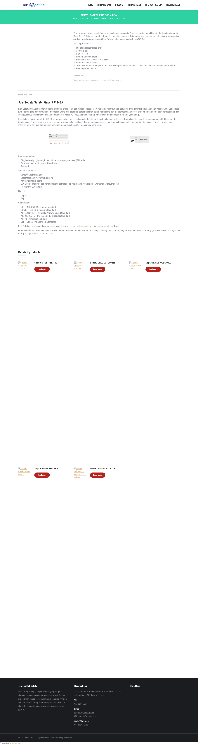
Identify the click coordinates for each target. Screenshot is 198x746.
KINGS (83, 76)
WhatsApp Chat (15, 743)
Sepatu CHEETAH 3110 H (46, 262)
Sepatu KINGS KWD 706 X (158, 262)
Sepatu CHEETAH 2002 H (102, 262)
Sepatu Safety (117, 80)
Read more (42, 269)
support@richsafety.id (84, 712)
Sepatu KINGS (84, 80)
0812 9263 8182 (81, 725)
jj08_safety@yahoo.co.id (85, 716)
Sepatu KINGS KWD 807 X (102, 468)
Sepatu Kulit (95, 80)
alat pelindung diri (81, 226)
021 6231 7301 (80, 704)
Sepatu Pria (106, 80)
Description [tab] (25, 94)
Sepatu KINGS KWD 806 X (47, 468)
